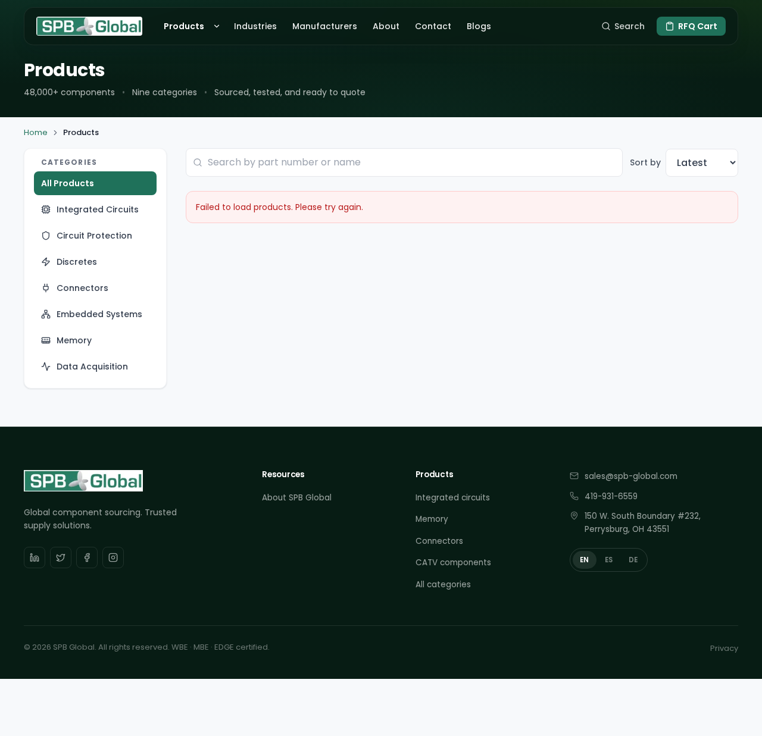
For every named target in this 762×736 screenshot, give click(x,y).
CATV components (453, 562)
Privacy (724, 648)
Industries (255, 26)
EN (584, 560)
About (386, 26)
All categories (443, 584)
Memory (432, 519)
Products (184, 26)
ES (609, 560)
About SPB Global (297, 497)
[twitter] (60, 557)
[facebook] (87, 557)
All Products (67, 183)
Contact (433, 26)
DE (633, 560)
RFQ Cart (697, 26)
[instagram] (113, 557)
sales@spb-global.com (631, 476)
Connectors (439, 541)
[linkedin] (34, 557)
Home (36, 132)
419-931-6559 (611, 496)
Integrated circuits (453, 497)
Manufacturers (324, 26)
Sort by (645, 162)
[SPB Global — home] (89, 26)
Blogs (479, 26)
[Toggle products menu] (218, 26)
